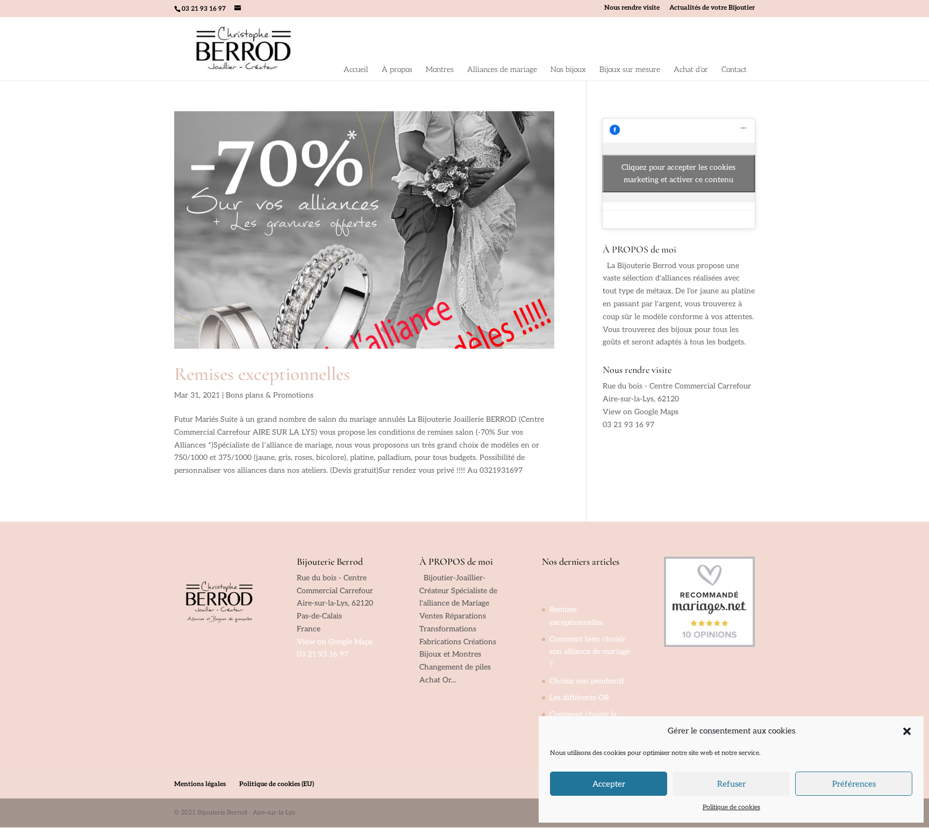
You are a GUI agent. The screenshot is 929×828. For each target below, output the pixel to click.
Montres (440, 69)
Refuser (731, 784)
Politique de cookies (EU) (276, 784)
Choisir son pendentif (586, 681)
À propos (397, 69)
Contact (734, 69)
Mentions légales (200, 784)
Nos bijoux (568, 69)
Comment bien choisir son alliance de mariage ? (589, 652)
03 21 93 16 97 (628, 424)
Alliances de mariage (502, 69)
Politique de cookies (731, 807)
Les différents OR (579, 697)
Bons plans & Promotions (269, 395)
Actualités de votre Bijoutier (712, 8)
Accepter (608, 784)
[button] (907, 731)
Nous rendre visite (632, 8)
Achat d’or (691, 69)
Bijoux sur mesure (629, 69)
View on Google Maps (640, 411)
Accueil (356, 69)
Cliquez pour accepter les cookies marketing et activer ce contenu (678, 173)
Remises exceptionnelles (262, 374)
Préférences (854, 784)
